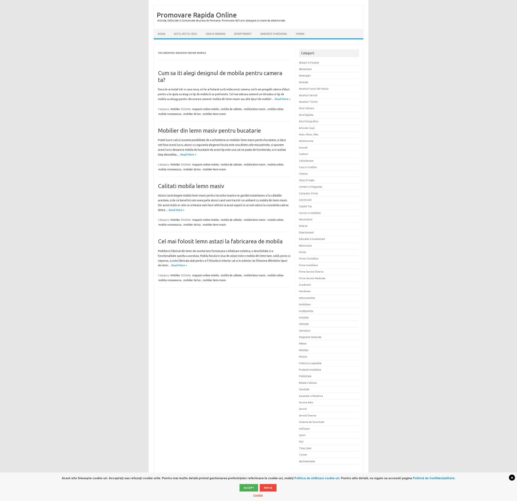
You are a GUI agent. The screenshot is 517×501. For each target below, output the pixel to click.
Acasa (161, 33)
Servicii (303, 408)
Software (304, 428)
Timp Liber (305, 448)
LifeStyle (304, 323)
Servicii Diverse (307, 415)
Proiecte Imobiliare (310, 369)
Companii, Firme (308, 193)
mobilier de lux (192, 113)
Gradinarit (305, 284)
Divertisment (243, 33)
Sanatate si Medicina (273, 33)
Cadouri (303, 154)
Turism (299, 33)
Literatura (304, 330)
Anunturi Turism (308, 101)
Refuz (268, 487)
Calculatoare (306, 160)
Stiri (301, 441)
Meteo (303, 343)
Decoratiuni (305, 219)
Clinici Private (306, 180)
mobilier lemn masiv (214, 113)
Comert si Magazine (310, 186)
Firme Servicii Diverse (311, 271)
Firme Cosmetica (308, 258)
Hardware (305, 291)
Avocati (303, 147)
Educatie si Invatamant (312, 238)
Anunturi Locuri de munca (313, 88)
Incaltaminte (306, 311)
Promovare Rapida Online (197, 15)
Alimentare (305, 69)
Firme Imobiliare (308, 265)
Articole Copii (307, 128)
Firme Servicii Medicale (312, 278)
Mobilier (175, 109)
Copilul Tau (305, 206)
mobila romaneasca (169, 113)
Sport (302, 435)
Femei (302, 252)
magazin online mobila (205, 109)
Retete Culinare (308, 382)
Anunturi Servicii (308, 95)
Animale (303, 82)
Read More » (282, 99)
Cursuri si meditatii (310, 212)
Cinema (303, 173)
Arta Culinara (306, 108)
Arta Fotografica (308, 121)
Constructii (305, 199)
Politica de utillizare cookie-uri (316, 478)
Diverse (303, 225)
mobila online (275, 109)
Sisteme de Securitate (311, 421)
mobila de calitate (231, 109)
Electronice (305, 245)
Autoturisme (306, 140)
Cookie (258, 495)
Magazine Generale (310, 337)
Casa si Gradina (215, 33)
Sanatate (304, 389)
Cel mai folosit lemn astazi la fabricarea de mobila (220, 241)
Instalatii (304, 317)
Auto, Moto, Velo (185, 33)
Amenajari (305, 75)
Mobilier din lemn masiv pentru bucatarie (209, 130)
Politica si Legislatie (310, 363)
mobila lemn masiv (255, 109)
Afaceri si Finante (309, 62)
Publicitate (305, 376)
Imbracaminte (307, 297)
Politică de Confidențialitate (434, 478)
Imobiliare (305, 304)
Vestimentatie (307, 461)
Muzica (303, 356)
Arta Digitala (306, 114)
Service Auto (306, 402)
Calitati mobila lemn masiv (191, 186)
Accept (249, 487)
